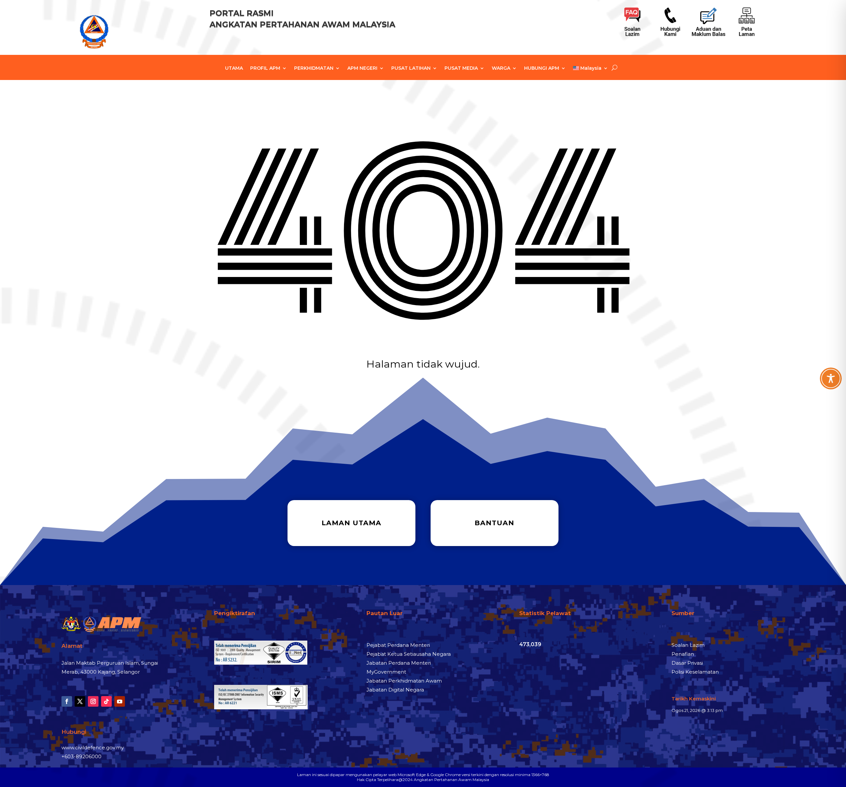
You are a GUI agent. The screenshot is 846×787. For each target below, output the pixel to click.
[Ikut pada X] (80, 701)
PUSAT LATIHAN (411, 68)
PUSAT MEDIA (461, 68)
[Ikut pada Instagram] (93, 701)
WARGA (501, 68)
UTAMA (234, 68)
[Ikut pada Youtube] (119, 701)
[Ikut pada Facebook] (66, 701)
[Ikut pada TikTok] (106, 701)
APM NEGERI (362, 68)
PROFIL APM (265, 68)
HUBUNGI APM (541, 68)
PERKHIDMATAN (313, 68)
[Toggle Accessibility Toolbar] (831, 378)
